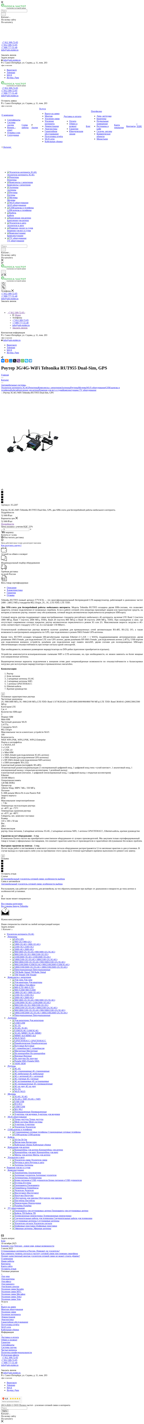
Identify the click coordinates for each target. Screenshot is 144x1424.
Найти (4, 1411)
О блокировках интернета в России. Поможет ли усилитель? (30, 1251)
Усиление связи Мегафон (13, 1294)
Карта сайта (7, 1266)
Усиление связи (8, 1312)
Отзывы (10, 595)
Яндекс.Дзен (13, 77)
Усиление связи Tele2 (11, 1296)
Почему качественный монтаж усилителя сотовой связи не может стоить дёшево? (40, 1256)
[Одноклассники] (6, 360)
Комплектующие (71, 390)
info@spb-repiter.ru (12, 60)
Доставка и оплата (10, 1337)
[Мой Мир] (10, 360)
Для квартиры (8, 1279)
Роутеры (74, 387)
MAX (9, 75)
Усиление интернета (11, 1314)
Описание (11, 587)
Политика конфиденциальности (16, 1352)
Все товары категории (11, 903)
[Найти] (3, 14)
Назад (18, 315)
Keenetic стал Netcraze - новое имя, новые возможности (27, 1246)
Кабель (14, 390)
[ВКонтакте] (2, 360)
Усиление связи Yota (11, 1299)
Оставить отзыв (8, 1269)
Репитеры (33, 387)
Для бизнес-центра (10, 1286)
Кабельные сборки (10, 1329)
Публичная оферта (10, 1355)
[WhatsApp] (22, 360)
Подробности (7, 524)
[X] (14, 360)
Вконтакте (12, 70)
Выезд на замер (8, 1307)
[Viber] (18, 360)
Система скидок (9, 1347)
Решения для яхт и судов (51, 390)
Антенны (65, 387)
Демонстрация (8, 1317)
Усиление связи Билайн (12, 1289)
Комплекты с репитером (49, 387)
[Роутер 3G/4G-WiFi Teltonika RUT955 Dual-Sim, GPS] (32, 472)
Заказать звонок (20, 328)
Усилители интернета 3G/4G (15, 387)
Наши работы (7, 1261)
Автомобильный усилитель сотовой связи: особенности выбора (32, 884)
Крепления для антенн (28, 390)
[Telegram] (30, 360)
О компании (7, 1258)
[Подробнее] (2, 896)
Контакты (6, 1263)
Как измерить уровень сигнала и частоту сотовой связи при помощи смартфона (39, 1253)
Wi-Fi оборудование (95, 387)
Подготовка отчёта (10, 1324)
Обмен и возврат (9, 1340)
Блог (3, 1241)
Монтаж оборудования (12, 1309)
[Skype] (26, 360)
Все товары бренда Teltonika (14, 906)
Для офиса (6, 1281)
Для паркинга (7, 1284)
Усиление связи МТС (11, 1291)
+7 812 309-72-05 (10, 42)
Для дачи (5, 1276)
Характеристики (15, 590)
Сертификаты (7, 1345)
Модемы (82, 387)
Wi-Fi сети (6, 1327)
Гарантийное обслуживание (14, 1322)
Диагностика (7, 1319)
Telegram (11, 72)
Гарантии (11, 592)
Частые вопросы (9, 1350)
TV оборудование (87, 390)
